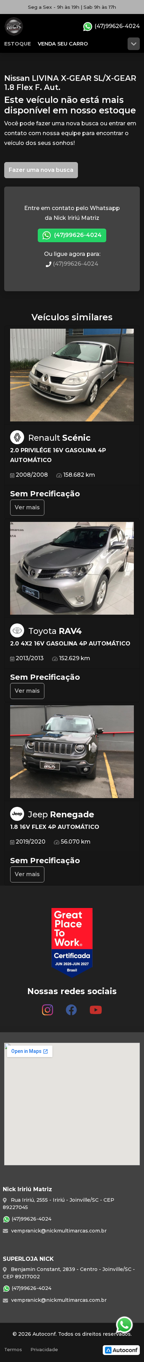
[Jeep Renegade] (72, 752)
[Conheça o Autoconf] (121, 1349)
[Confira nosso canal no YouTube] (96, 1007)
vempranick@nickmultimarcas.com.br (58, 1231)
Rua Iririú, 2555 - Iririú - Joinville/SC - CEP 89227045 (58, 1203)
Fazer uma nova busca (41, 170)
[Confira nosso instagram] (47, 1007)
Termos (13, 1349)
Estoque (17, 44)
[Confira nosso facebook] (71, 1007)
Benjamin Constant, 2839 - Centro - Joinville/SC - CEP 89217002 (69, 1273)
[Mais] (134, 43)
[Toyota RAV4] (72, 568)
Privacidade (44, 1349)
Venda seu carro (63, 44)
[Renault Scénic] (72, 375)
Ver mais (27, 507)
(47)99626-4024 (116, 26)
